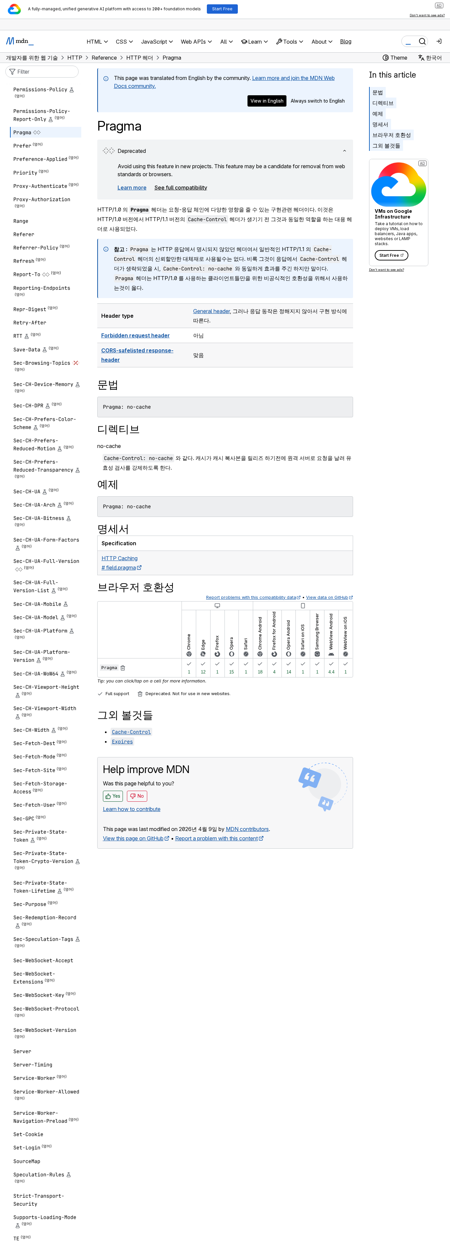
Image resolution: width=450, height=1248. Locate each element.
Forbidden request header (135, 335)
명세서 (380, 124)
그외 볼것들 (386, 145)
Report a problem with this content (216, 838)
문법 (377, 92)
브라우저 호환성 (391, 135)
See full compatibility (181, 187)
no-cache (109, 446)
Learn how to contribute (132, 809)
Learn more (132, 187)
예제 (377, 113)
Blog (345, 41)
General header (211, 311)
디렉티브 (383, 103)
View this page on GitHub (133, 838)
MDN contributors (247, 829)
